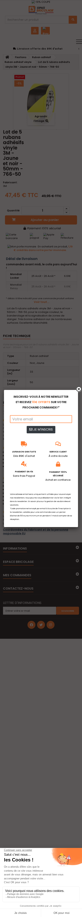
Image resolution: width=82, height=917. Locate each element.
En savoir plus (34, 501)
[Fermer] (79, 389)
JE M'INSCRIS (42, 429)
